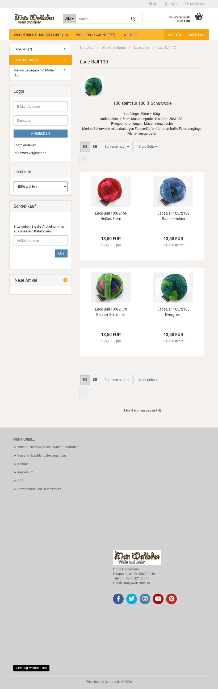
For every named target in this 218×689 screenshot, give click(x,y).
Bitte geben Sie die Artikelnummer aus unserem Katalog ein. (39, 228)
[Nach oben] (203, 681)
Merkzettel (196, 4)
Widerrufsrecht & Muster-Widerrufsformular (48, 447)
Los (61, 253)
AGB (20, 481)
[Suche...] (133, 19)
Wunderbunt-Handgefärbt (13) (41, 35)
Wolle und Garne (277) (95, 35)
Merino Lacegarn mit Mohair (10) (35, 72)
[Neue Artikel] (65, 280)
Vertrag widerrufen (31, 668)
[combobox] (117, 147)
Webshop (93, 682)
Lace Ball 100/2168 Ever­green (173, 312)
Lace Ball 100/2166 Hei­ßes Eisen (111, 216)
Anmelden (40, 133)
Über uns (197, 35)
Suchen (174, 35)
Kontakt (23, 464)
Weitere (130, 35)
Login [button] (172, 4)
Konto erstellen (25, 145)
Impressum (25, 472)
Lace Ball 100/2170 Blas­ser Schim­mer (111, 312)
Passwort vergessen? (30, 153)
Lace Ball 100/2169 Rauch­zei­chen (173, 216)
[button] (153, 4)
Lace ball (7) (23, 49)
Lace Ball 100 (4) (26, 60)
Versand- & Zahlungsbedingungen (41, 455)
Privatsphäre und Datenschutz (39, 489)
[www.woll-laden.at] (34, 18)
